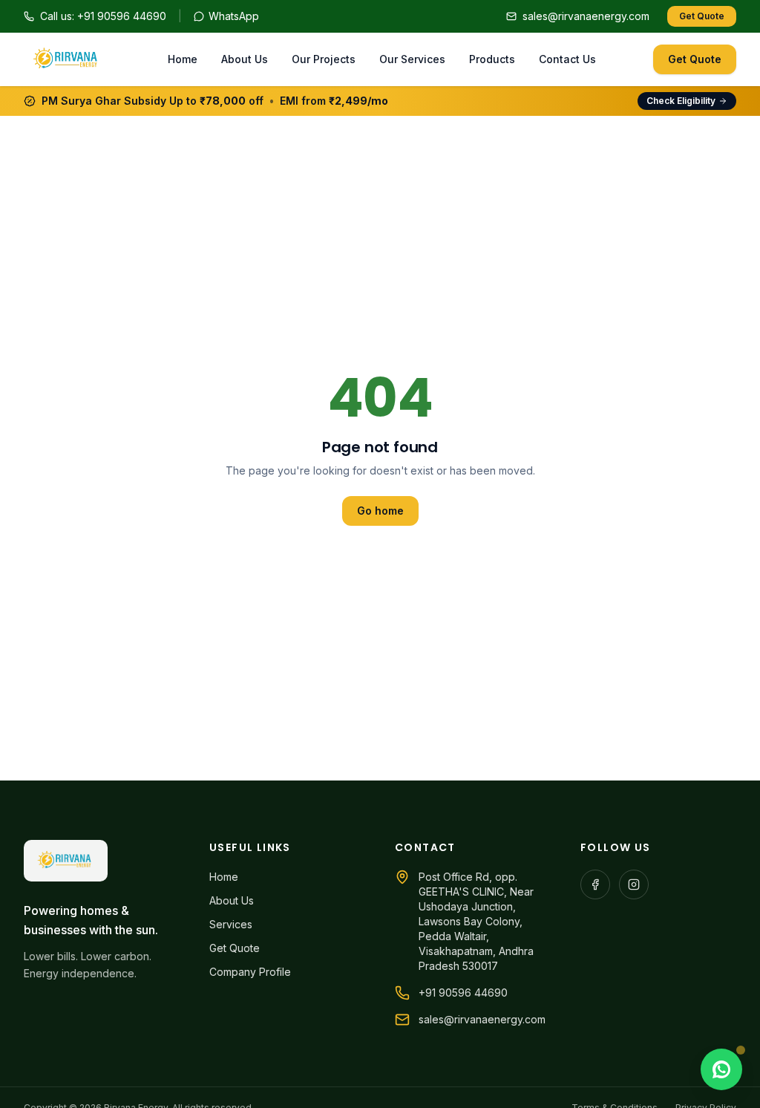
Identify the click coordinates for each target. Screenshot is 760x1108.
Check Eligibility (680, 100)
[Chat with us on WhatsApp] (721, 1069)
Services (230, 924)
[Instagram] (634, 884)
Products (492, 59)
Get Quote (701, 16)
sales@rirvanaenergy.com (482, 1019)
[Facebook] (595, 884)
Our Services (412, 59)
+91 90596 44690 (463, 992)
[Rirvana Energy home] (67, 59)
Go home (380, 510)
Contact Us (567, 59)
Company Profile (250, 971)
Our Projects (324, 59)
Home (182, 59)
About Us (244, 59)
